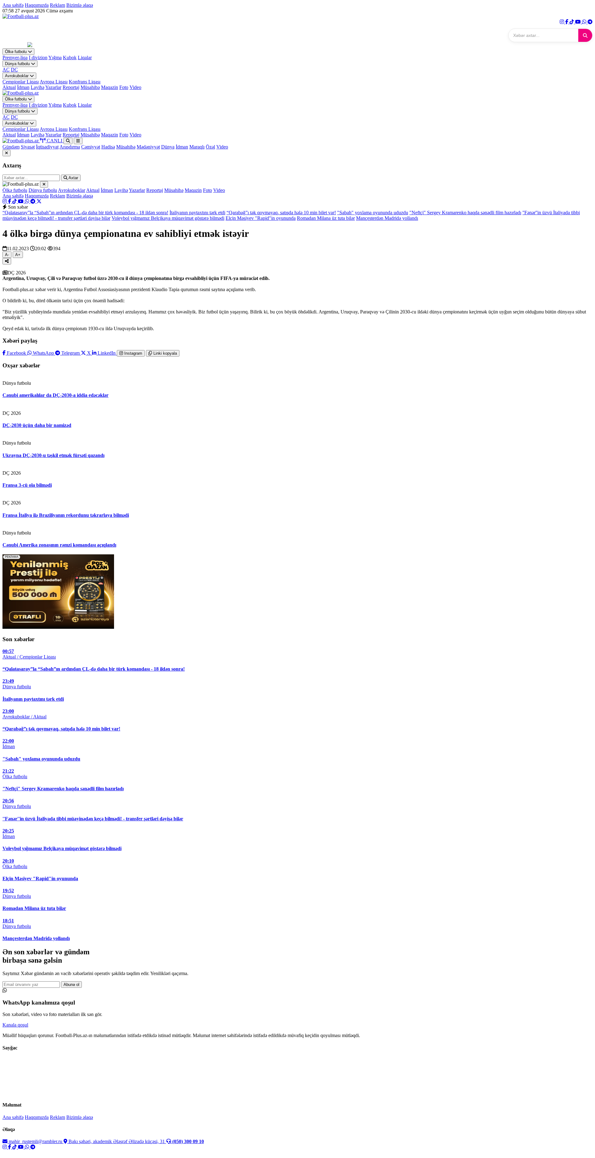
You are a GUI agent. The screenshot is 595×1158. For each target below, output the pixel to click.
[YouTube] (578, 21)
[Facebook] (567, 21)
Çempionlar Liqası (20, 81)
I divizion (38, 57)
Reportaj (71, 87)
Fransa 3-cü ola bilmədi (27, 485)
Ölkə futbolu (16, 51)
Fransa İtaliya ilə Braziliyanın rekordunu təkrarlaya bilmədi (65, 515)
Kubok (70, 57)
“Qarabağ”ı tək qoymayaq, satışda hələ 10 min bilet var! (281, 212)
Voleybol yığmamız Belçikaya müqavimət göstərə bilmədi (168, 218)
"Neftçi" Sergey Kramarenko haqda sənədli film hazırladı (465, 212)
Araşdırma (70, 146)
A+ (17, 254)
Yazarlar (53, 87)
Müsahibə (90, 87)
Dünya (167, 146)
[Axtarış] (68, 141)
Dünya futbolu (18, 63)
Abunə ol (71, 984)
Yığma (55, 57)
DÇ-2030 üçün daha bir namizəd (36, 425)
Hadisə (108, 146)
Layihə (37, 87)
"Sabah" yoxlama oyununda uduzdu (372, 212)
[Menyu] (78, 141)
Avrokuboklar (17, 75)
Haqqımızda (37, 5)
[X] (39, 201)
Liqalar (85, 57)
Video (135, 87)
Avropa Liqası (54, 81)
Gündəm (11, 146)
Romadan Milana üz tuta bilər (326, 218)
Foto (123, 87)
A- (7, 254)
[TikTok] (572, 21)
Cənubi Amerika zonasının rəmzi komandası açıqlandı (59, 545)
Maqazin (109, 87)
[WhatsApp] (585, 21)
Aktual (9, 87)
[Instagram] (562, 21)
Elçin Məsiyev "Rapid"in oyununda (261, 218)
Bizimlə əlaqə (79, 5)
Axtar (73, 177)
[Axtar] (585, 35)
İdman (23, 87)
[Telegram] (590, 21)
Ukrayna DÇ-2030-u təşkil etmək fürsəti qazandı (53, 455)
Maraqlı (197, 146)
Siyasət (28, 146)
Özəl (210, 146)
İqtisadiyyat (47, 146)
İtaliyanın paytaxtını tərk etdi (197, 212)
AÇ (6, 69)
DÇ (14, 69)
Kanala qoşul (15, 1024)
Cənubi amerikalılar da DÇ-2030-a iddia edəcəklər (55, 395)
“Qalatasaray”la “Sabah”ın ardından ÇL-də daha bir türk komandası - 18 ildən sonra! (85, 212)
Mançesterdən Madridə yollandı (387, 218)
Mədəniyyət (148, 146)
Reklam (57, 5)
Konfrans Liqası (84, 81)
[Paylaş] (6, 261)
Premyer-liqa (15, 57)
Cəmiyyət (90, 146)
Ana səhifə (13, 5)
